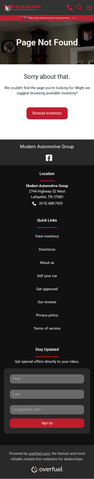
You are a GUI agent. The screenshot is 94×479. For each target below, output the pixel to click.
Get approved (47, 289)
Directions (47, 249)
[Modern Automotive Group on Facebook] (47, 157)
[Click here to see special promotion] (47, 18)
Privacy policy (47, 315)
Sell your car (47, 276)
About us (47, 263)
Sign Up (47, 423)
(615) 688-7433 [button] (51, 203)
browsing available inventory (53, 93)
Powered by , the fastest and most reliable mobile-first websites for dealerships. (47, 456)
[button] (70, 7)
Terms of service (47, 328)
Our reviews (47, 302)
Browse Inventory (47, 113)
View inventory (47, 236)
